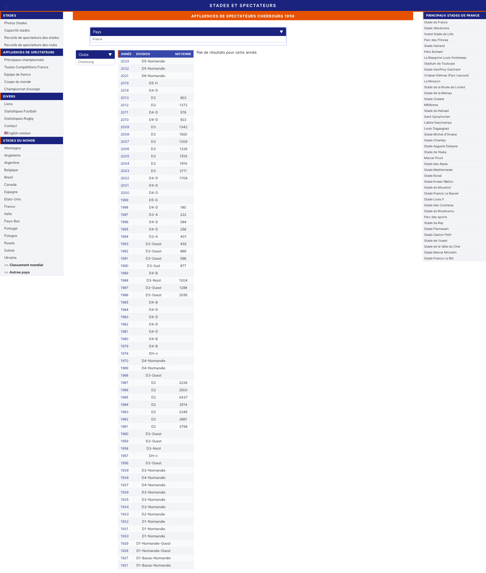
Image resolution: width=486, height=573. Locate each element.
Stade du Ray (433, 223)
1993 (125, 244)
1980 (125, 339)
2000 (125, 193)
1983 (125, 317)
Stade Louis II (434, 199)
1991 (124, 258)
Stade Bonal (433, 176)
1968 (124, 375)
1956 (124, 463)
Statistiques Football (20, 111)
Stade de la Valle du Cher (442, 246)
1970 (125, 361)
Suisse (9, 250)
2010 (125, 119)
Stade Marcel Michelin (440, 252)
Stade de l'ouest (435, 241)
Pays (188, 32)
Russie (9, 243)
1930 (125, 536)
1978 (124, 353)
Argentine (11, 162)
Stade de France (435, 22)
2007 (125, 141)
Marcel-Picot (433, 158)
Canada (10, 184)
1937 (125, 485)
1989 (124, 273)
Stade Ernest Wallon (438, 182)
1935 (125, 499)
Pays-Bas (12, 221)
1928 (124, 551)
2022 (125, 68)
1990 (125, 266)
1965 (124, 397)
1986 (124, 295)
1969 (124, 368)
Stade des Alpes (436, 164)
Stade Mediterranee (438, 170)
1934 (125, 507)
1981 (124, 331)
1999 (124, 200)
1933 (125, 514)
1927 (124, 558)
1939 (125, 470)
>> (23, 265)
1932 (125, 521)
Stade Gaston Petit (437, 235)
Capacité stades (17, 30)
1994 (125, 236)
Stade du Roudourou (439, 211)
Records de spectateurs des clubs (30, 45)
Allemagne (12, 148)
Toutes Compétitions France (26, 67)
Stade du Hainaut (436, 111)
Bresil (8, 177)
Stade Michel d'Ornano (440, 134)
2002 (125, 178)
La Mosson (432, 81)
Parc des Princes (436, 40)
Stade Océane (434, 99)
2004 (125, 163)
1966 (124, 390)
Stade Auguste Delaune (441, 146)
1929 (124, 543)
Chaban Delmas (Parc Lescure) (446, 75)
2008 (125, 134)
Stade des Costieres (439, 205)
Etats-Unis (12, 199)
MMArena (431, 105)
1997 (124, 214)
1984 (125, 309)
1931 (124, 529)
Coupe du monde (17, 82)
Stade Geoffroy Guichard (442, 69)
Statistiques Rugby (19, 118)
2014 (125, 90)
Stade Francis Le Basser (441, 193)
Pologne (10, 236)
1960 (125, 434)
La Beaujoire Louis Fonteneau (445, 58)
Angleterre (12, 155)
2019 (125, 83)
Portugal (10, 228)
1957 (124, 456)
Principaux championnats (24, 60)
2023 (125, 61)
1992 (124, 251)
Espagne (11, 192)
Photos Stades (15, 23)
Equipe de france (17, 74)
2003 (125, 171)
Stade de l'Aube (435, 152)
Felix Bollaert (433, 52)
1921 (124, 565)
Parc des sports (435, 217)
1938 (125, 477)
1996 (124, 222)
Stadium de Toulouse (439, 63)
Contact (10, 126)
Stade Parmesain (436, 229)
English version (19, 133)
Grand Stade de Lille (438, 34)
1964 (125, 404)
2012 (125, 105)
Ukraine (10, 257)
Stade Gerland (434, 46)
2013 (125, 98)
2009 (125, 127)
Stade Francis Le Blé (438, 258)
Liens (8, 104)
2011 (124, 112)
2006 (125, 149)
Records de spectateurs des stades (31, 37)
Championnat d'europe (22, 89)
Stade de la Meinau (438, 93)
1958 (124, 448)
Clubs (95, 54)
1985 (124, 302)
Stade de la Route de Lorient (444, 87)
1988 (124, 280)
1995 (124, 229)
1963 (125, 412)
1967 (124, 383)
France (9, 206)
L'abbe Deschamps (438, 122)
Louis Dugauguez (436, 128)
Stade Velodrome (436, 28)
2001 (125, 185)
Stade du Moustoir (437, 187)
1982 (124, 324)
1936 (125, 492)
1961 (124, 426)
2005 (125, 156)
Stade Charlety (435, 140)
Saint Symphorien (437, 117)
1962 (124, 419)
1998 (124, 207)
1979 (124, 346)
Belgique (11, 170)
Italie (8, 214)
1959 (124, 441)
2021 (125, 76)
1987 (124, 288)
